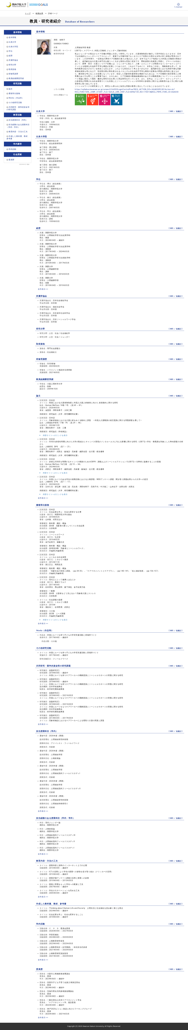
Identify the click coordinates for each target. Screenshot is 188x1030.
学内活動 (12, 149)
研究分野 (12, 65)
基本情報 (12, 37)
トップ (28, 13)
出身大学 (12, 42)
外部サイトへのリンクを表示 (55, 435)
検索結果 (39, 13)
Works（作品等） (16, 98)
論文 (11, 89)
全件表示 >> (43, 289)
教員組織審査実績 (16, 78)
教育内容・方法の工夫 (18, 132)
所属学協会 (13, 60)
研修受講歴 (13, 74)
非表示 (178, 111)
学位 (11, 51)
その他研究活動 (15, 102)
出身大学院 (13, 47)
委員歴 (11, 160)
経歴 (11, 56)
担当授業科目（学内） (18, 120)
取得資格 (12, 69)
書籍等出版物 (14, 93)
